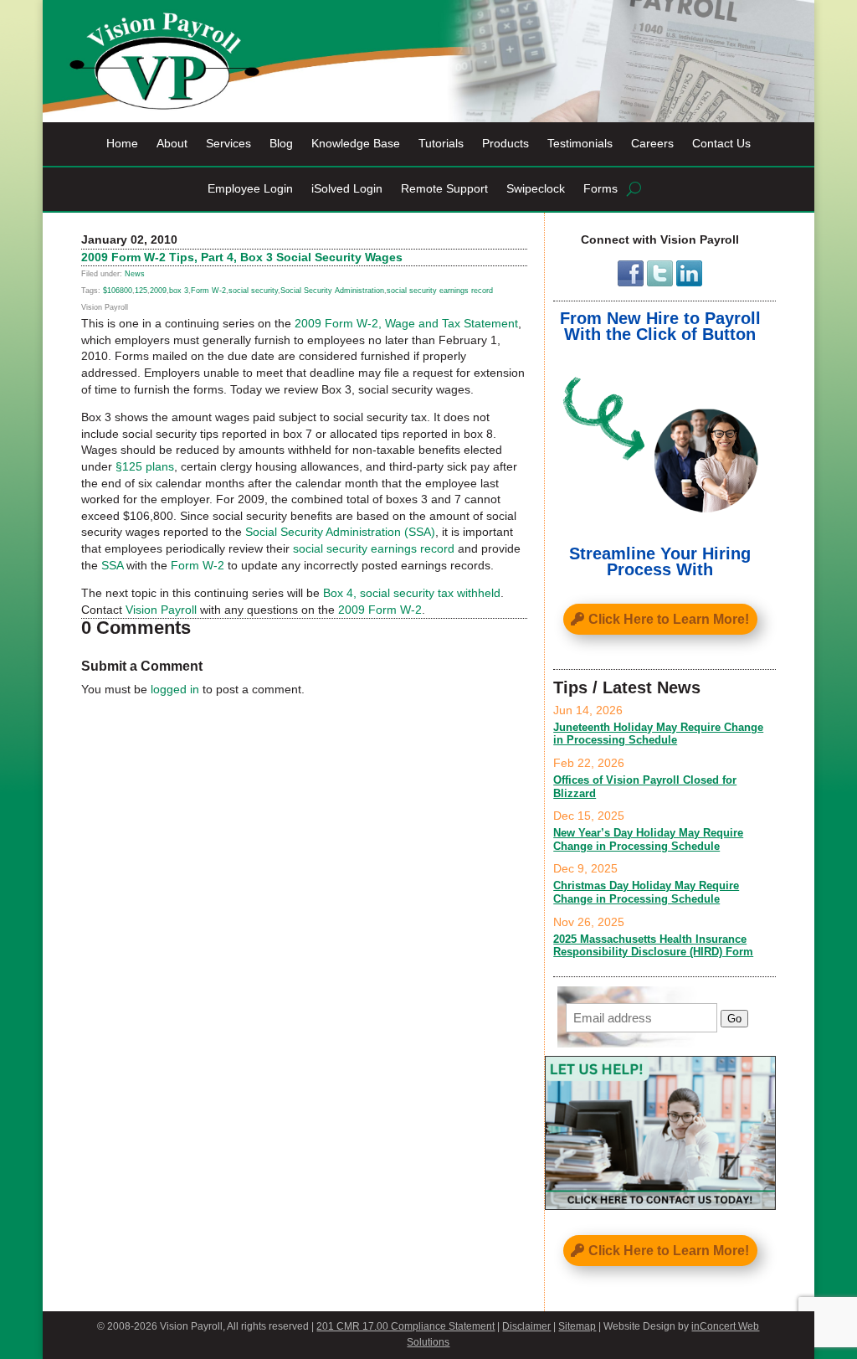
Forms (600, 189)
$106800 (117, 290)
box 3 (178, 290)
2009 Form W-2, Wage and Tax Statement (406, 323)
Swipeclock (535, 189)
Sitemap (577, 1326)
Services (228, 143)
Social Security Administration (332, 290)
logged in (175, 689)
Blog (281, 143)
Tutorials (441, 143)
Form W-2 (208, 290)
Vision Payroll (161, 609)
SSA (112, 565)
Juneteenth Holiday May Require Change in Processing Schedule (658, 734)
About (172, 143)
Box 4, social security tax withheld (411, 593)
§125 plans (144, 466)
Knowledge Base (355, 143)
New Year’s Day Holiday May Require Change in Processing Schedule (648, 839)
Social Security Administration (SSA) (340, 531)
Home (122, 143)
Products (505, 143)
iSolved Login (346, 189)
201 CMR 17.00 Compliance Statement (405, 1326)
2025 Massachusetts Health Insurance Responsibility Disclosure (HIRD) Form (653, 946)
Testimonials (580, 143)
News (135, 274)
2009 (158, 290)
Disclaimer (526, 1326)
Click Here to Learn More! (668, 619)
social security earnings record (440, 290)
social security (253, 290)
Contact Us (721, 143)
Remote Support (444, 189)
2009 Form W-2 (380, 609)
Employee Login (250, 189)
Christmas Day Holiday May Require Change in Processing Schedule (646, 892)
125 (141, 290)
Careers (652, 143)
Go (734, 1018)
